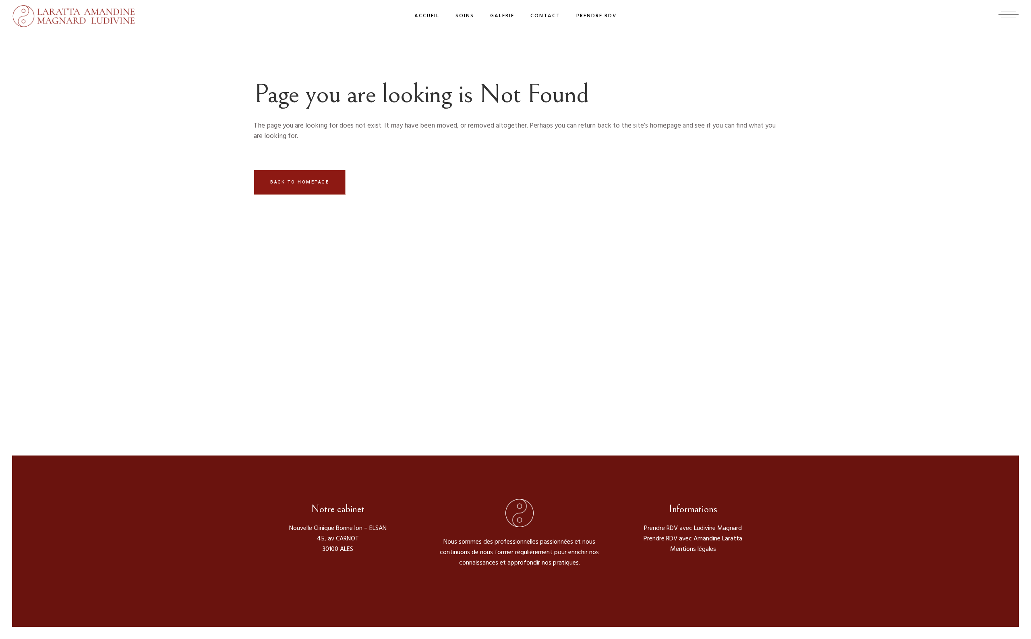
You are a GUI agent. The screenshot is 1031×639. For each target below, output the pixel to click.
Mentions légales (693, 549)
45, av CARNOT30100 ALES (338, 544)
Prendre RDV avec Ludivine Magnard (693, 528)
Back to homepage (299, 182)
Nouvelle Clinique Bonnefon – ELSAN (338, 528)
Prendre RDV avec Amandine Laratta (693, 539)
